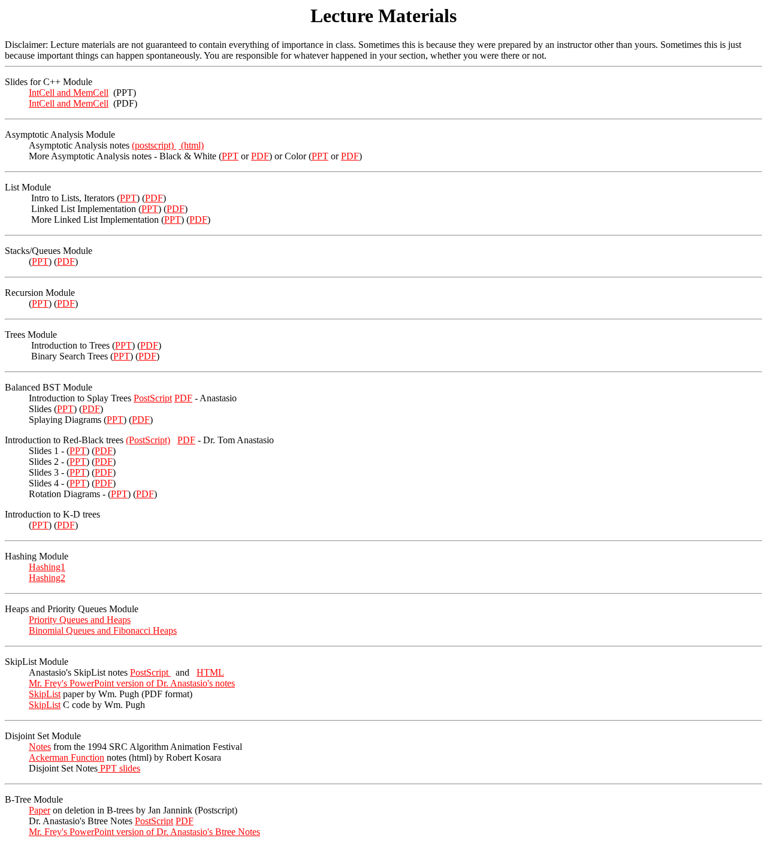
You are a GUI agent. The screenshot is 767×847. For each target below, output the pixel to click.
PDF (260, 156)
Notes (40, 747)
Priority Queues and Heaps (80, 620)
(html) (191, 145)
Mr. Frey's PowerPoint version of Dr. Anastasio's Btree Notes (144, 832)
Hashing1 (47, 567)
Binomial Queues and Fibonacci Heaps (103, 630)
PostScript (153, 398)
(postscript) (154, 145)
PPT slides (119, 768)
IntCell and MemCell (68, 92)
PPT (230, 156)
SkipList (45, 694)
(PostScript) (148, 440)
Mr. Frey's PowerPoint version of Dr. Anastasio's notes (132, 683)
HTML (210, 672)
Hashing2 (47, 578)
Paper (39, 810)
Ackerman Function (66, 757)
